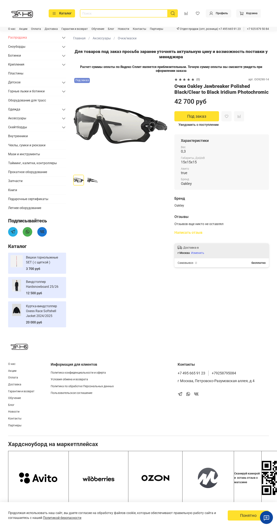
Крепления (16, 64)
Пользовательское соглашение (71, 393)
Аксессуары (102, 38)
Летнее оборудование (24, 208)
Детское (14, 82)
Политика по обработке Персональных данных (82, 386)
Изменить (197, 252)
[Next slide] (161, 124)
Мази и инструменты (24, 154)
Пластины (15, 73)
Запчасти (15, 181)
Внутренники (18, 136)
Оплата (36, 29)
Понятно (248, 515)
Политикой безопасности (62, 518)
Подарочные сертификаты (28, 199)
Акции (23, 29)
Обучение (97, 29)
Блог (111, 29)
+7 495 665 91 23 (229, 29)
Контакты (139, 29)
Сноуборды (16, 47)
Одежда (14, 109)
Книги (12, 190)
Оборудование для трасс (27, 100)
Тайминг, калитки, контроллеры (32, 163)
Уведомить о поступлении (198, 125)
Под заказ (196, 116)
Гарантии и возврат (74, 29)
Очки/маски (127, 38)
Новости (123, 29)
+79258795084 (224, 373)
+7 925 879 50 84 (258, 29)
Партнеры (156, 29)
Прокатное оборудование (27, 172)
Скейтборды (17, 127)
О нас (11, 29)
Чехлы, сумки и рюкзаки (26, 145)
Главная (79, 38)
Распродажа (17, 37)
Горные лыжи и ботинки (26, 91)
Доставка (51, 29)
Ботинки (14, 55)
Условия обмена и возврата (69, 379)
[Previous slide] (80, 124)
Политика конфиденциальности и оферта (78, 372)
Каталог (65, 13)
